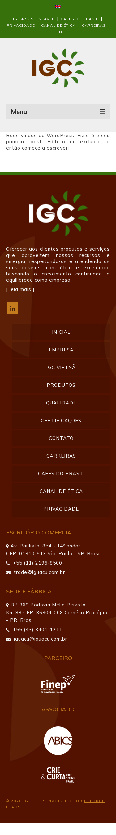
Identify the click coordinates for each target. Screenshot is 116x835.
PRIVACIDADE (21, 25)
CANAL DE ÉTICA (58, 25)
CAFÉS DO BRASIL (79, 18)
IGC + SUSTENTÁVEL (33, 18)
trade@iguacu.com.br (38, 572)
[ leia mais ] (20, 289)
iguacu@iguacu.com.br (39, 639)
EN (59, 31)
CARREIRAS (94, 25)
